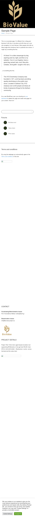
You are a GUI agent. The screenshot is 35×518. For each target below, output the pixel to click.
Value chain (11, 128)
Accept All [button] (18, 514)
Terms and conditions (7, 156)
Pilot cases (11, 133)
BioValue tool (12, 122)
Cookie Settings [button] (7, 514)
